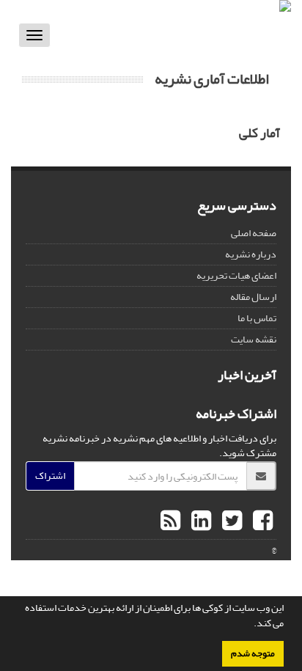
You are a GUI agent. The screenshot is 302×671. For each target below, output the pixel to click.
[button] (250, 625)
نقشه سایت (253, 339)
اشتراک (50, 475)
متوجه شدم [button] (253, 653)
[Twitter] (230, 521)
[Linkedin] (199, 521)
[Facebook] (261, 521)
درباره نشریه (250, 254)
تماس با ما (256, 318)
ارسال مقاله (253, 297)
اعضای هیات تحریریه (236, 275)
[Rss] (170, 521)
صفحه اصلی (253, 233)
